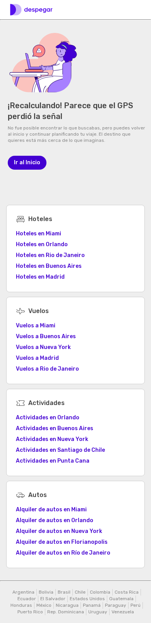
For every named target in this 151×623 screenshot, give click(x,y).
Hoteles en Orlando (42, 244)
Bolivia (46, 592)
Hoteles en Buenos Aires (49, 266)
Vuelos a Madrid (37, 358)
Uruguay (97, 611)
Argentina (23, 592)
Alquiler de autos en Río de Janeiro (63, 553)
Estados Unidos (87, 598)
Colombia (100, 592)
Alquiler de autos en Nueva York (59, 531)
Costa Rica (127, 592)
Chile (80, 592)
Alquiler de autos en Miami (51, 509)
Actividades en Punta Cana (52, 461)
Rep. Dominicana (65, 611)
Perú (135, 605)
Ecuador (26, 598)
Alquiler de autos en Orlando (54, 520)
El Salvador (52, 598)
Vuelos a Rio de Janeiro (47, 369)
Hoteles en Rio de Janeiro (50, 255)
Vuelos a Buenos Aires (46, 336)
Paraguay (115, 605)
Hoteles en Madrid (40, 277)
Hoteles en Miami (38, 233)
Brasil (64, 592)
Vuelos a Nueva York (43, 347)
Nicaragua (67, 605)
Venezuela (123, 611)
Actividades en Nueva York (52, 439)
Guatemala (121, 598)
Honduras (21, 605)
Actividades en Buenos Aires (54, 428)
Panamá (92, 605)
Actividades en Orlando (47, 417)
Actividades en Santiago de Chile (60, 450)
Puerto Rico (30, 611)
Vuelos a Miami (35, 325)
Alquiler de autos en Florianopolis (62, 542)
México (43, 605)
